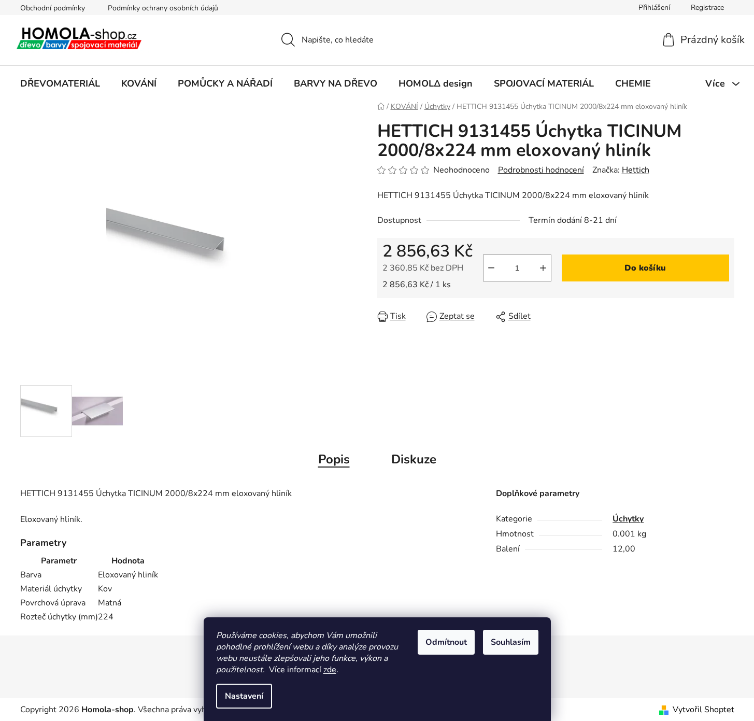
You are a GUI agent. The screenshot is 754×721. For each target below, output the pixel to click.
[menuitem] (60, 83)
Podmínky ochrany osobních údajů (163, 8)
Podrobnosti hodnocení (541, 170)
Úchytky (628, 519)
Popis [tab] (334, 459)
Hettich (635, 170)
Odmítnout (446, 642)
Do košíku (645, 268)
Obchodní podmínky (52, 8)
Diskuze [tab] (413, 459)
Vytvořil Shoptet (703, 709)
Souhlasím (511, 642)
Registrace (707, 7)
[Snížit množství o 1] (491, 268)
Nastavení (244, 696)
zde (329, 669)
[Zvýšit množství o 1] (543, 268)
